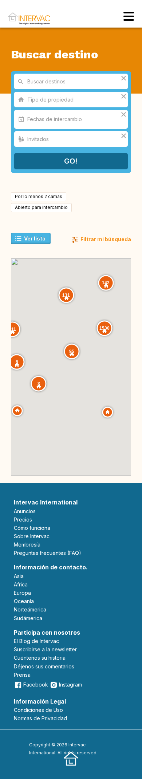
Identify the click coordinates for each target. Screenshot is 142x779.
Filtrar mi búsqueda (105, 239)
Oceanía (24, 601)
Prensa (22, 675)
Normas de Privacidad (40, 718)
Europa (22, 593)
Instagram (70, 684)
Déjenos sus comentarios (44, 666)
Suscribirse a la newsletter (45, 649)
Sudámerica (28, 618)
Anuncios (25, 511)
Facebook (35, 684)
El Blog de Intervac (36, 641)
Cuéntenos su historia (40, 658)
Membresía (27, 544)
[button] (107, 412)
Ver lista (35, 238)
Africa (21, 584)
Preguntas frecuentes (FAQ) (47, 553)
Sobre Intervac (32, 536)
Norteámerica (30, 609)
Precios (23, 519)
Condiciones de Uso (38, 710)
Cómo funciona (32, 528)
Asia (19, 576)
